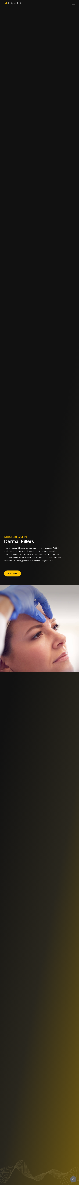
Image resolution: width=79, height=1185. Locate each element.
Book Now (12, 573)
